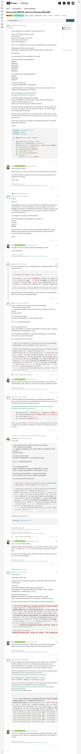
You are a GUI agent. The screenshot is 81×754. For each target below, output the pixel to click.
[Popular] (2, 11)
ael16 (12, 25)
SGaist (12, 166)
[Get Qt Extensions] (2, 24)
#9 (57, 438)
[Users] (2, 14)
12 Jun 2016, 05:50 (26, 438)
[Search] (2, 21)
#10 (57, 541)
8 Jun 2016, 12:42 (22, 25)
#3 (57, 196)
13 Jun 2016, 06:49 (22, 572)
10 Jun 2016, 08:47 (22, 303)
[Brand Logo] (17, 3)
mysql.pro (30, 102)
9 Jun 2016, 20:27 (33, 245)
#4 (57, 245)
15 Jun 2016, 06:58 (22, 659)
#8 (57, 397)
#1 (57, 25)
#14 (57, 731)
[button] (2, 752)
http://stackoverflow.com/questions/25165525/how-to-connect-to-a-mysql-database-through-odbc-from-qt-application (32, 407)
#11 (57, 572)
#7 (57, 379)
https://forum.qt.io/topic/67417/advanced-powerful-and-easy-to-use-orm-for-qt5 (27, 533)
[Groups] (2, 17)
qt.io (35, 211)
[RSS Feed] (20, 20)
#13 (57, 659)
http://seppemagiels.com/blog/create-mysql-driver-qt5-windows (28, 675)
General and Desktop (19, 15)
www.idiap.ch (21, 184)
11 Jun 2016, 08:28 (22, 397)
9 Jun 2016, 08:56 (22, 196)
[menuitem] (79, 2)
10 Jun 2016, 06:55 (22, 264)
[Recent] (2, 5)
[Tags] (2, 8)
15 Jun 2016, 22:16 (34, 731)
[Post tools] (56, 161)
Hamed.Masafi (14, 438)
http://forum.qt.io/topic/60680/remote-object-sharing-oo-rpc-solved (25, 529)
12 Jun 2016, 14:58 (34, 541)
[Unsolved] (2, 27)
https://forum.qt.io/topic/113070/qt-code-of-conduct (36, 185)
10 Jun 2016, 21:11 (34, 379)
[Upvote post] (50, 161)
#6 (57, 303)
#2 (57, 166)
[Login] (79, 2)
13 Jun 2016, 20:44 (34, 642)
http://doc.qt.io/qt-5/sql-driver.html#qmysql (23, 95)
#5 (57, 264)
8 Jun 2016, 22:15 (33, 166)
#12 (57, 642)
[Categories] (2, 2)
